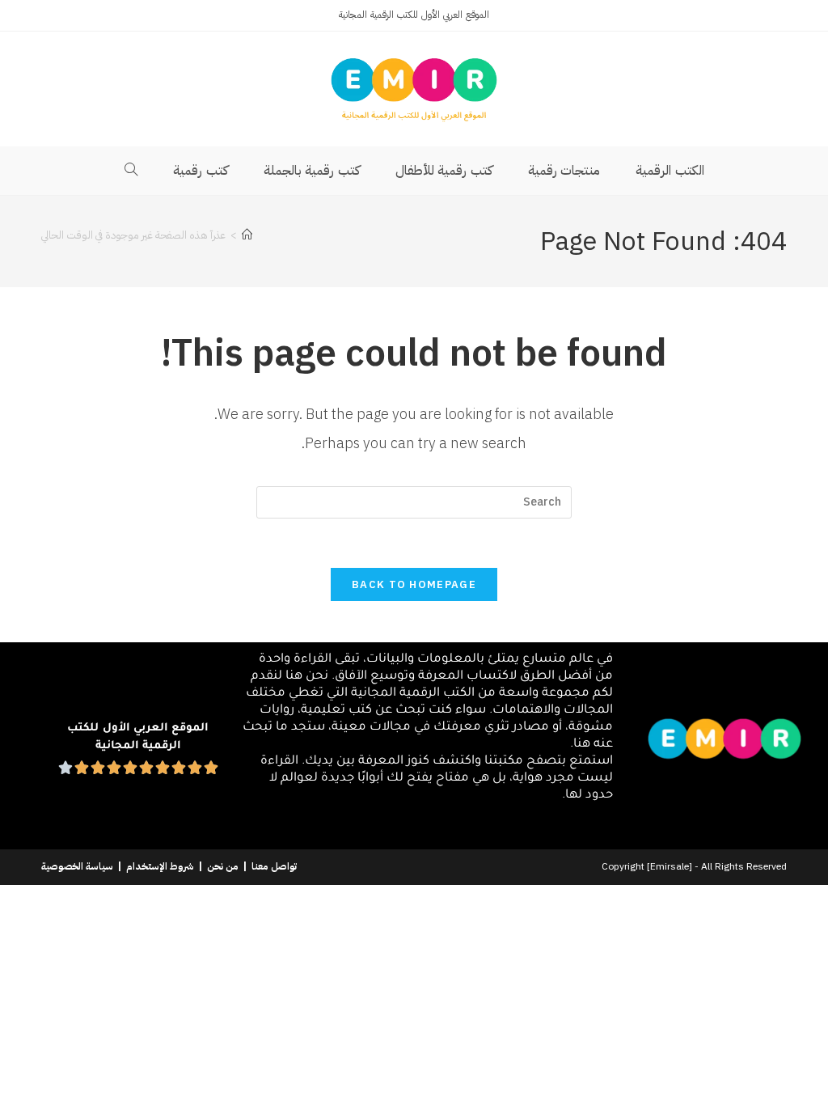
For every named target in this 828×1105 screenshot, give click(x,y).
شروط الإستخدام (160, 866)
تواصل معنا (274, 866)
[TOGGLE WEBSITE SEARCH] (131, 170)
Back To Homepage (414, 584)
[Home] (247, 235)
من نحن (223, 866)
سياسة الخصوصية (77, 866)
